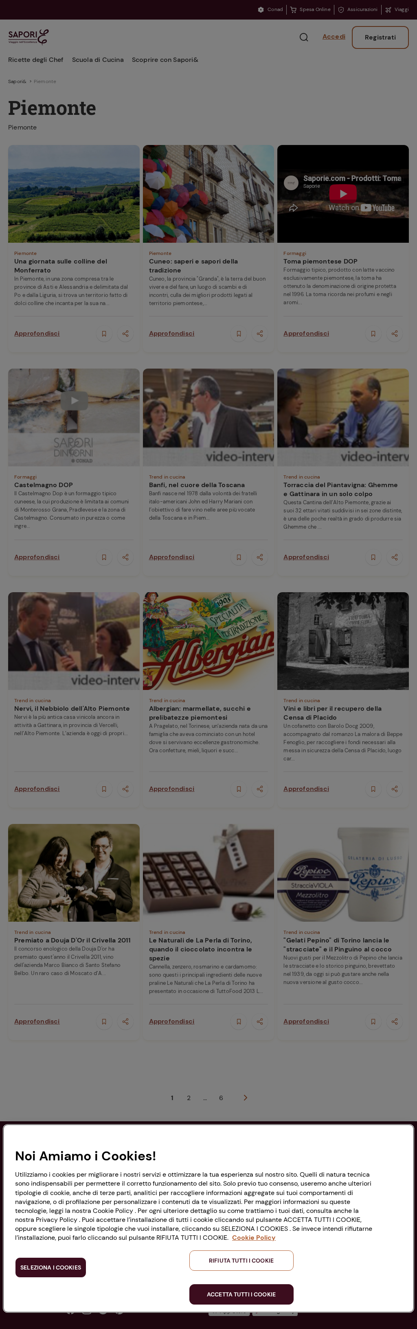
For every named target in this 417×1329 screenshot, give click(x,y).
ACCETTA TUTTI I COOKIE (241, 1294)
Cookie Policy (254, 1237)
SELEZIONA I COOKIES (50, 1267)
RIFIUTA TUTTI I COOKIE (241, 1260)
